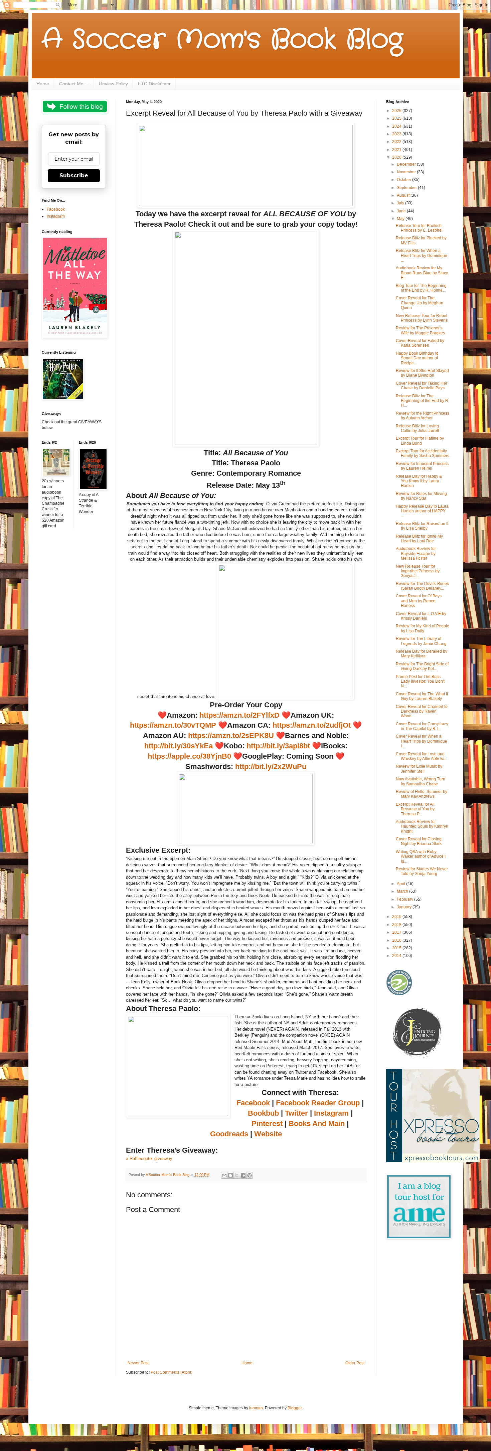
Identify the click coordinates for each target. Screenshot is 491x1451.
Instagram (331, 1113)
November (407, 172)
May (401, 218)
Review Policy (113, 83)
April (401, 883)
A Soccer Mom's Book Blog (222, 40)
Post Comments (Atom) (171, 1372)
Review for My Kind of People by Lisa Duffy (422, 628)
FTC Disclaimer (154, 83)
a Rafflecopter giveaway (149, 1158)
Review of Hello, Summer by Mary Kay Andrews (421, 794)
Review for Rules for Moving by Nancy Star (421, 496)
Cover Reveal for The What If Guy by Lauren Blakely (422, 696)
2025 (397, 118)
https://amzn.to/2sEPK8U (231, 735)
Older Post (354, 1363)
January (405, 907)
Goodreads (229, 1134)
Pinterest (267, 1123)
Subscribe (73, 175)
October (404, 179)
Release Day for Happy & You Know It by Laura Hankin (419, 481)
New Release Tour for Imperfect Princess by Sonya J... (418, 571)
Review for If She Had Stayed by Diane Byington (422, 373)
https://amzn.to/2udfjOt (311, 725)
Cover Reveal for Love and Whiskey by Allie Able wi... (421, 756)
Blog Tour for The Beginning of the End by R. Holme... (421, 288)
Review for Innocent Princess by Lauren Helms (422, 466)
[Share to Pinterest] (249, 1175)
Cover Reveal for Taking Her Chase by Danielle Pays (421, 385)
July (401, 203)
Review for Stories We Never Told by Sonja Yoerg (422, 871)
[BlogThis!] (230, 1175)
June (402, 211)
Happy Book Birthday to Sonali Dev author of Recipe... (417, 358)
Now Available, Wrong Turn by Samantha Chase (420, 781)
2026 (397, 110)
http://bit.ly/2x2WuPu (270, 766)
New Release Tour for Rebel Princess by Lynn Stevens (422, 318)
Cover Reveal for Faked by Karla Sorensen (420, 343)
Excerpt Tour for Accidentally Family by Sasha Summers (422, 453)
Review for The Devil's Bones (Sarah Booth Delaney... (422, 586)
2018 (397, 924)
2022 (397, 141)
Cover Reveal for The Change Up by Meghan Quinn (419, 303)
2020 (397, 157)
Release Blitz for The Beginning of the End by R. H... (422, 401)
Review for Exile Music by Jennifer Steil (419, 768)
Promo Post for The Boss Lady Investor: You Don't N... (420, 681)
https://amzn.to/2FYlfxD (239, 715)
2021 (397, 149)
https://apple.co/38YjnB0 (189, 756)
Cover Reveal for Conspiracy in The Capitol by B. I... (422, 726)
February (405, 899)
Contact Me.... (74, 83)
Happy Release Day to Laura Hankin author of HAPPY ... (422, 511)
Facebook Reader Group (318, 1103)
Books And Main (317, 1123)
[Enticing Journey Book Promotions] (418, 1056)
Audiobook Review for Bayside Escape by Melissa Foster (416, 553)
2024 (397, 126)
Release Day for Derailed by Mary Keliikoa (421, 653)
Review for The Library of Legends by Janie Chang (421, 641)
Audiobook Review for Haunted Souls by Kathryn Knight (422, 826)
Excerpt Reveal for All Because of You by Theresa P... (415, 809)
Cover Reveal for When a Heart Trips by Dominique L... (421, 741)
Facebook (253, 1103)
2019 (397, 916)
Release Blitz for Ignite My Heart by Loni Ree (419, 538)
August (404, 195)
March (403, 891)
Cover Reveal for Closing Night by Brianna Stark (419, 841)
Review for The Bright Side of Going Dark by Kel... (422, 666)
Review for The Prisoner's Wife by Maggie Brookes (420, 330)
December (407, 164)
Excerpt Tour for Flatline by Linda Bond (420, 440)
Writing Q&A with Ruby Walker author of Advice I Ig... (421, 856)
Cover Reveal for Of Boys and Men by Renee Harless (419, 601)
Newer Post (138, 1363)
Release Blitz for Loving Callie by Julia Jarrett (417, 428)
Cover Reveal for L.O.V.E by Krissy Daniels (421, 616)
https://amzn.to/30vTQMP (173, 725)
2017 (397, 932)
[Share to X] (236, 1175)
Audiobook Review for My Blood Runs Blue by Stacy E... (422, 273)
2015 (397, 948)
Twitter (296, 1113)
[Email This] (224, 1175)
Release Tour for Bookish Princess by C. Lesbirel (419, 228)
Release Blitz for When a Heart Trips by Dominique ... (421, 255)
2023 (397, 134)
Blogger (295, 1408)
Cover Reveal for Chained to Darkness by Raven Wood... (422, 711)
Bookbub (263, 1113)
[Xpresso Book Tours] (433, 1161)
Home (42, 83)
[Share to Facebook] (243, 1175)
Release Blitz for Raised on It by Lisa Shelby (422, 526)
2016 (397, 940)
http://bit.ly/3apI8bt (278, 746)
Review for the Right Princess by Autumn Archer (422, 415)
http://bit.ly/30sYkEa (178, 746)
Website (268, 1134)
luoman (256, 1408)
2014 (397, 955)
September (407, 187)
